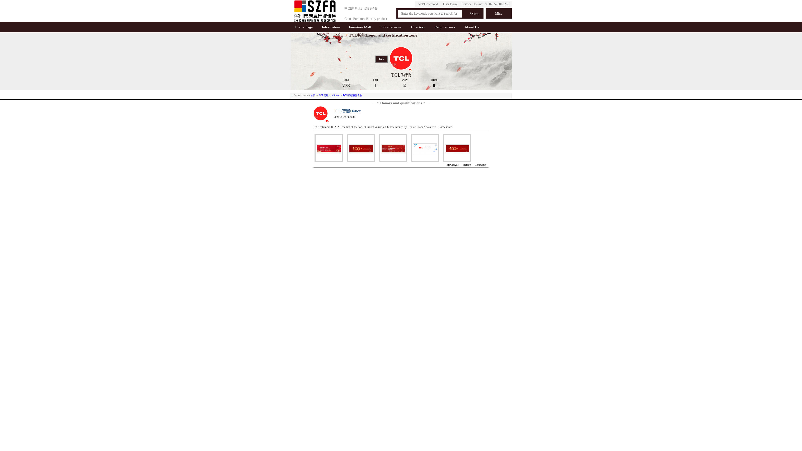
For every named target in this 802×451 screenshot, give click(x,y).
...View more (444, 127)
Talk (381, 59)
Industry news (391, 27)
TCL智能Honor (347, 111)
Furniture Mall (360, 27)
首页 (312, 95)
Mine (498, 13)
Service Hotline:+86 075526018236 (485, 4)
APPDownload (428, 4)
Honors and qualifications (401, 103)
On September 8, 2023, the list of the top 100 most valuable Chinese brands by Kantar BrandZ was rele (375, 127)
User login (450, 4)
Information (331, 27)
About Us (471, 27)
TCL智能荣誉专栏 (352, 95)
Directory (418, 27)
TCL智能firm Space (329, 95)
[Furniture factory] (315, 11)
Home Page (304, 27)
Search (474, 13)
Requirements (444, 27)
